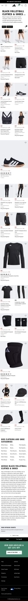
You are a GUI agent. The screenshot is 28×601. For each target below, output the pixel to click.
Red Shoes (4, 451)
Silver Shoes (4, 457)
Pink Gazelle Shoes (22, 445)
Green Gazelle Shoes (22, 454)
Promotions (4, 577)
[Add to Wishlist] (11, 32)
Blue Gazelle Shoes (22, 451)
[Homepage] (14, 6)
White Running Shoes (12, 445)
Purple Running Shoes (12, 460)
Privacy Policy (17, 588)
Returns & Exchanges (6, 565)
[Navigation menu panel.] (2, 5)
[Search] (22, 5)
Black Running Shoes (12, 448)
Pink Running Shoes (13, 451)
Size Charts (16, 577)
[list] (11, 27)
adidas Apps (17, 573)
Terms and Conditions (6, 593)
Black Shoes (4, 448)
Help (2, 561)
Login (7, 539)
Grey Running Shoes (13, 454)
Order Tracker (4, 569)
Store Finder (17, 565)
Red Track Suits (21, 457)
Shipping (3, 573)
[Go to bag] (25, 5)
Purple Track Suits (22, 460)
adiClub (16, 561)
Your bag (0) (19, 539)
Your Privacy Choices (4, 589)
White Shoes (4, 445)
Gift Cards (16, 569)
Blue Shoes (4, 454)
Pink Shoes (4, 459)
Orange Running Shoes (12, 457)
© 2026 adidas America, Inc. (14, 599)
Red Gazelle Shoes (22, 448)
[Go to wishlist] (6, 5)
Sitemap (3, 580)
